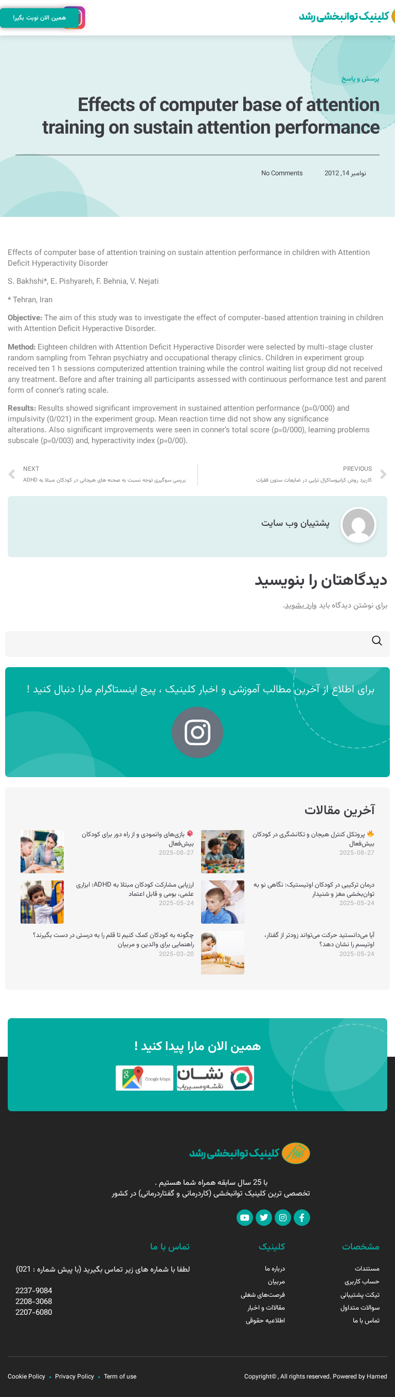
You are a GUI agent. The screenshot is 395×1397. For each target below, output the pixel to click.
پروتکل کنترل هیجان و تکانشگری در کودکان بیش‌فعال (313, 839)
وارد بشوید (301, 606)
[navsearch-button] (377, 644)
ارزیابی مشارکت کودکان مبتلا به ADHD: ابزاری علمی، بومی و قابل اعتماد (135, 889)
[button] (95, 18)
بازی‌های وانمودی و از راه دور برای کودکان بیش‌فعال (138, 839)
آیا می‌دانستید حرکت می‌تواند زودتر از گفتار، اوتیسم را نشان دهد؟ (319, 940)
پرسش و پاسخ (361, 79)
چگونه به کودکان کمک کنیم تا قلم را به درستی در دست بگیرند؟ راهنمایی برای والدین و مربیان (113, 940)
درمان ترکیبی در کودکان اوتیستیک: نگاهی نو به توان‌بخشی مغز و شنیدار (314, 889)
